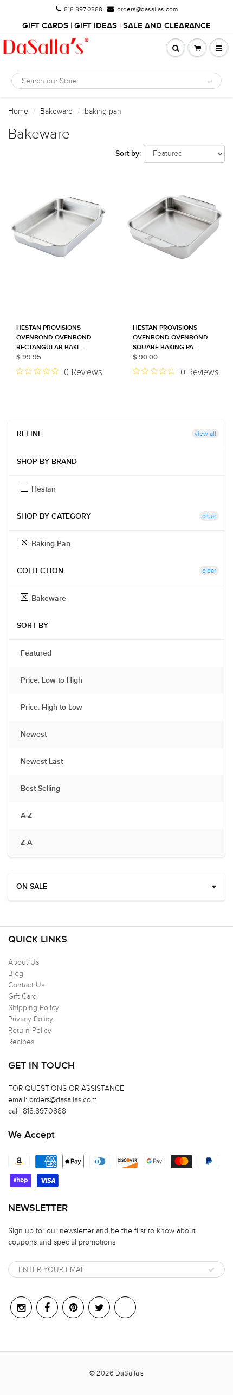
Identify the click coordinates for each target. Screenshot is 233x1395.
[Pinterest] (73, 1307)
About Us (23, 962)
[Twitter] (99, 1307)
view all (205, 433)
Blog (15, 973)
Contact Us (26, 985)
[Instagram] (21, 1307)
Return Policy (29, 1030)
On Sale (31, 886)
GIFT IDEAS (95, 26)
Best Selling (45, 789)
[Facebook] (47, 1307)
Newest (39, 734)
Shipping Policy (33, 1007)
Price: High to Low (56, 707)
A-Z (31, 816)
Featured (41, 653)
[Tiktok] (125, 1307)
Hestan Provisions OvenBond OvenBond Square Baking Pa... (170, 338)
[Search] (209, 81)
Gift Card (22, 996)
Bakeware (56, 111)
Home (18, 111)
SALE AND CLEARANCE (167, 26)
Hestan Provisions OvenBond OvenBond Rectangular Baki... (54, 338)
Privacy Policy (30, 1019)
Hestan (43, 489)
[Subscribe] (211, 1270)
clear (209, 516)
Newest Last (47, 761)
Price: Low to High (56, 680)
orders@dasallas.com (147, 9)
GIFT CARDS (45, 26)
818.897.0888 (83, 9)
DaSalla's (129, 1373)
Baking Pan (50, 544)
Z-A (31, 843)
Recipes (21, 1041)
